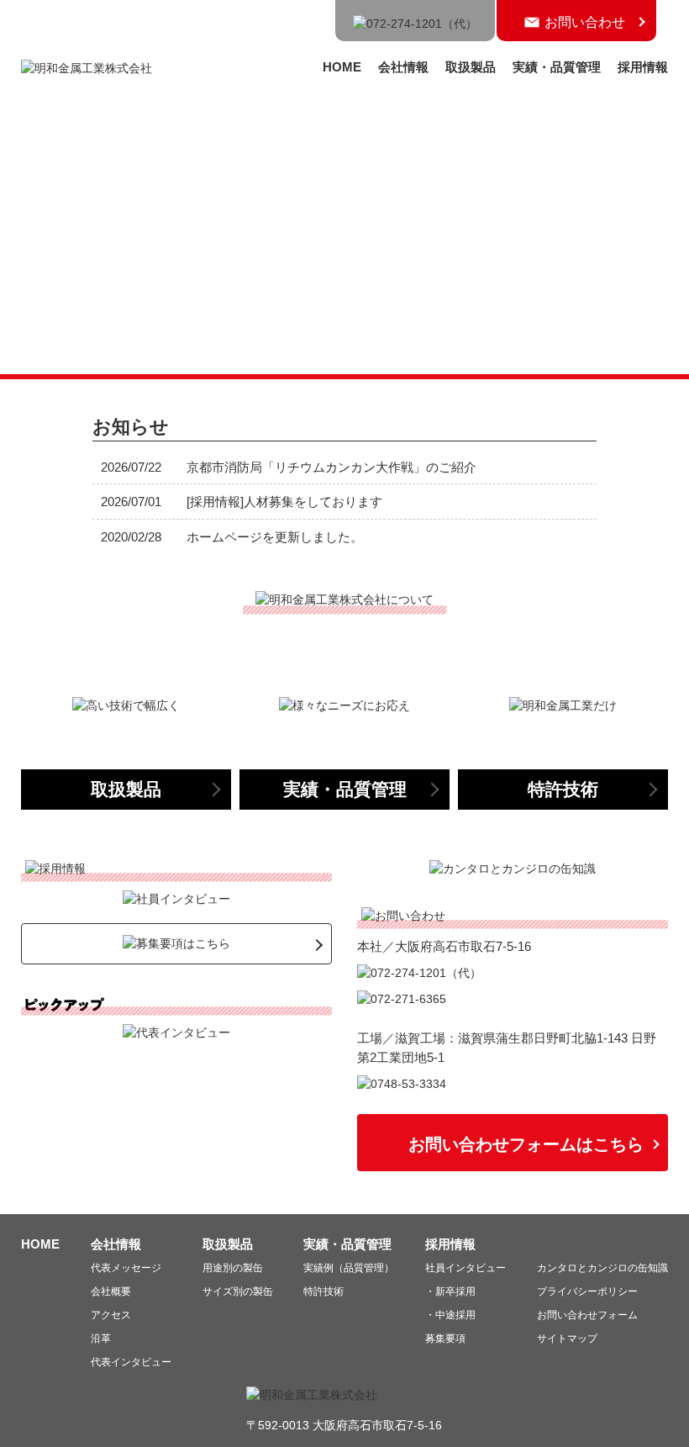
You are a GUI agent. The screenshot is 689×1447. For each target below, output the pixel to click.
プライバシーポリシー (587, 1291)
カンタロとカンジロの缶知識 (602, 1268)
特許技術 (323, 1291)
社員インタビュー (465, 1268)
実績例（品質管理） (348, 1268)
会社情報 (403, 67)
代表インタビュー (131, 1362)
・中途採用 (450, 1315)
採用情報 (643, 67)
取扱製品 (470, 67)
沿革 (101, 1338)
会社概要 (111, 1291)
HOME (342, 67)
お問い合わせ (584, 22)
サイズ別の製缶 (237, 1291)
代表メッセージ (126, 1268)
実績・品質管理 (557, 67)
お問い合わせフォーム (587, 1315)
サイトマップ (567, 1338)
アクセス (111, 1315)
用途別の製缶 (232, 1268)
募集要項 (445, 1338)
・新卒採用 (450, 1291)
